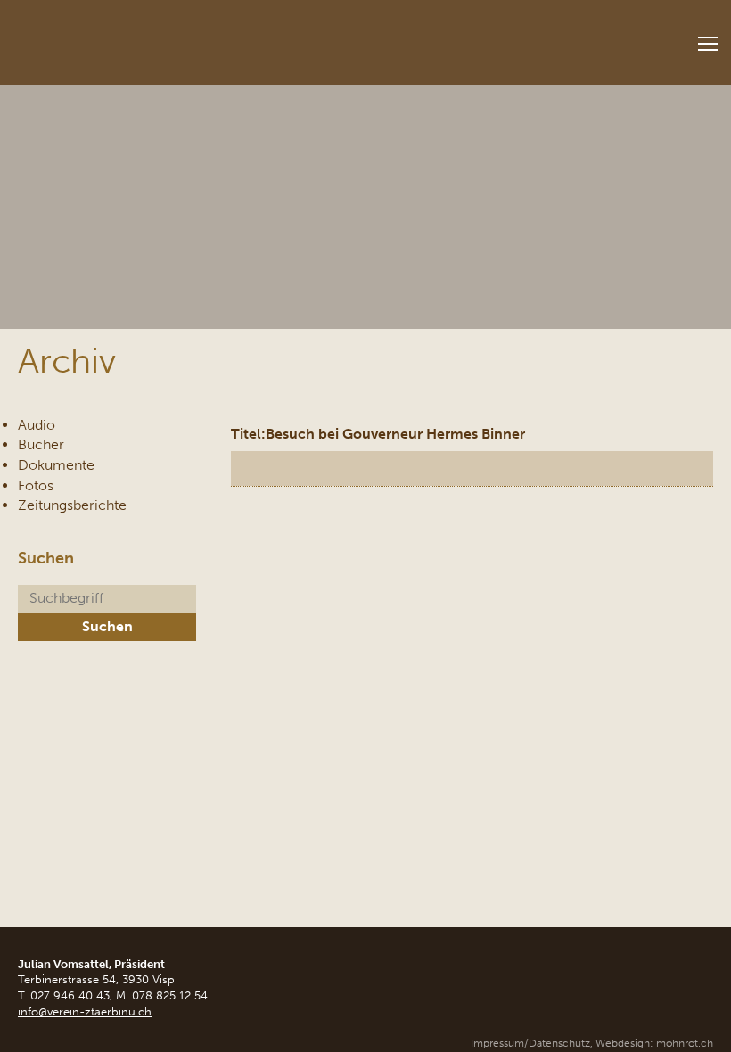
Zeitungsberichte (72, 505)
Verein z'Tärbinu (134, 37)
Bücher (41, 444)
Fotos (35, 485)
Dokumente (56, 464)
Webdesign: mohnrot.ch (654, 1043)
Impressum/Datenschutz (530, 1043)
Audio (36, 424)
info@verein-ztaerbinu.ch (85, 1011)
